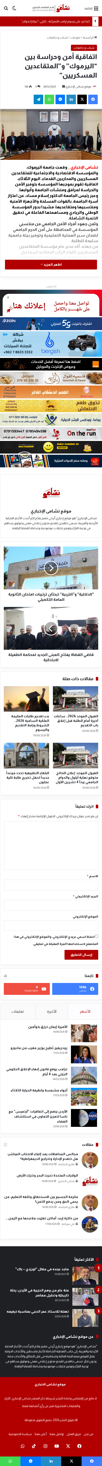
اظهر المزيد (52, 264)
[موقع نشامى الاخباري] (51, 8)
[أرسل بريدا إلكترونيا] (63, 86)
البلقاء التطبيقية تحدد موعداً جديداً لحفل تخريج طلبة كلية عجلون (27, 777)
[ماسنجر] (60, 99)
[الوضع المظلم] (14, 10)
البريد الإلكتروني (85, 896)
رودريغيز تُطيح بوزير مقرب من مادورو (38, 1048)
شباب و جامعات (57, 37)
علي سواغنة (68, 1223)
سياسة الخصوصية (20, 1434)
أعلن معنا (41, 1434)
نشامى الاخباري (66, 1181)
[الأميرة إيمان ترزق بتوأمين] (84, 1033)
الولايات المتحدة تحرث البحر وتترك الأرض (47, 1175)
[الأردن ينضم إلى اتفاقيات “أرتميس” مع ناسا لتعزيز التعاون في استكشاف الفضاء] (84, 1118)
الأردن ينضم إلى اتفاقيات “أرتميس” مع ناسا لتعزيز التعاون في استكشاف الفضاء (38, 1116)
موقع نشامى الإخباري (78, 86)
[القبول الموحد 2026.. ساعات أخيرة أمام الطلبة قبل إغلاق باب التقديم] (75, 699)
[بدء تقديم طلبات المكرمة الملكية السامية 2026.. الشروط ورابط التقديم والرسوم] (26, 699)
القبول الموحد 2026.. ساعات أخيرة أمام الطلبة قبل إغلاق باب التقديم (76, 720)
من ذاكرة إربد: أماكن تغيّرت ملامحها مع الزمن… (42, 1218)
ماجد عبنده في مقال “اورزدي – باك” (42, 1269)
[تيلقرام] (38, 99)
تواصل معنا (57, 1434)
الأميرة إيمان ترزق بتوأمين (47, 1027)
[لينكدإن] (71, 99)
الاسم (92, 876)
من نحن (88, 1434)
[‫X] (82, 99)
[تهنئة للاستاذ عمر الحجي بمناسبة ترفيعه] (85, 1318)
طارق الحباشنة (66, 1164)
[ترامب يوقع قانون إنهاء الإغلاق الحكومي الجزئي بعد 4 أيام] (84, 1076)
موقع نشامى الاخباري (50, 1384)
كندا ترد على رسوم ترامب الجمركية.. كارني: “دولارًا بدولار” (55, 21)
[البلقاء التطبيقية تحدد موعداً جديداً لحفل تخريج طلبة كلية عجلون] (26, 755)
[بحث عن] (6, 10)
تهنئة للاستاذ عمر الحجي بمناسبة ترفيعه (38, 1311)
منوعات (75, 37)
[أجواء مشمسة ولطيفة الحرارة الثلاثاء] (84, 1097)
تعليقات (18, 1011)
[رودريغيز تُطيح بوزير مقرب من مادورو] (84, 1054)
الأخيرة (51, 1011)
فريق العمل (74, 1434)
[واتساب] (49, 99)
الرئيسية (88, 37)
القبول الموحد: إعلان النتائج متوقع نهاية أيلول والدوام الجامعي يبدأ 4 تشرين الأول (77, 777)
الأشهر (85, 1011)
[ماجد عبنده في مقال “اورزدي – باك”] (85, 1276)
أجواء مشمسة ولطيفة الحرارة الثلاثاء (39, 1090)
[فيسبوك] (93, 99)
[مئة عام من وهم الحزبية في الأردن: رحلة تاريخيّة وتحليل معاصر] (85, 1297)
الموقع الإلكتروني (85, 916)
